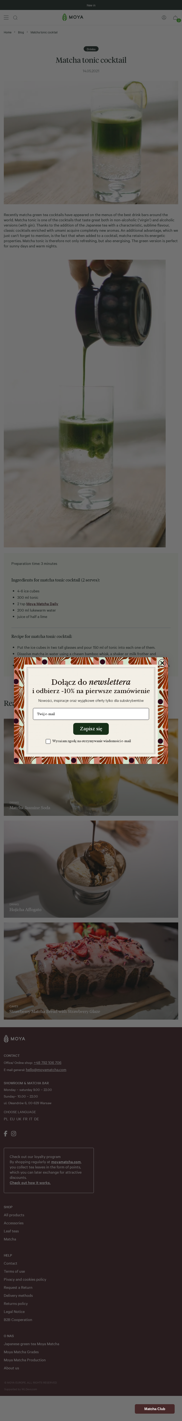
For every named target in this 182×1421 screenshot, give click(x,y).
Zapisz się (91, 728)
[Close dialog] (162, 663)
